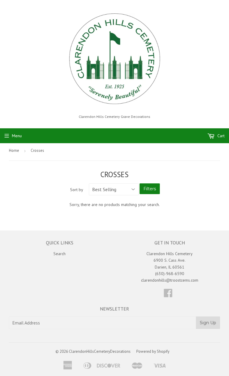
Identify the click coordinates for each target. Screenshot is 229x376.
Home (14, 150)
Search (59, 253)
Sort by (76, 189)
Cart (220, 135)
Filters (149, 188)
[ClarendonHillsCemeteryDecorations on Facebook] (168, 295)
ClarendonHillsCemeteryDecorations (100, 351)
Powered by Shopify (152, 351)
